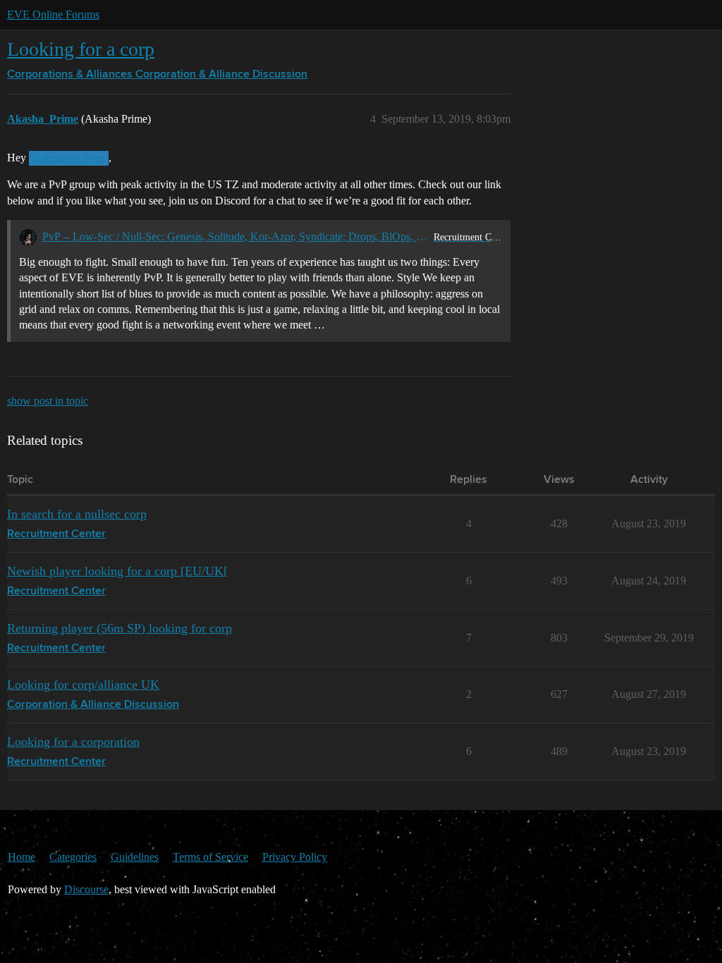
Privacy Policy (294, 857)
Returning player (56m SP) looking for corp (119, 628)
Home (21, 857)
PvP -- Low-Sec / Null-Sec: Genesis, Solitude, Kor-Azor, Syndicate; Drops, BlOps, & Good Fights (235, 237)
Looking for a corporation (73, 742)
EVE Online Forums (53, 14)
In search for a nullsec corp (77, 514)
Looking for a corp (80, 49)
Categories (73, 857)
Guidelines (135, 857)
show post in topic (47, 401)
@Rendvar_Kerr (68, 158)
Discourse (86, 889)
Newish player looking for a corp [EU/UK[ (117, 571)
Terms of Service (210, 857)
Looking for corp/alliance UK (83, 684)
